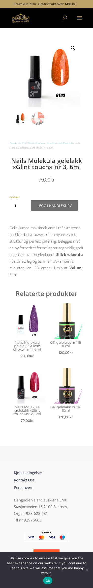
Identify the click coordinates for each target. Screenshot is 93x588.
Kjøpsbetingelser (28, 472)
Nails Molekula (65, 143)
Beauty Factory (18, 143)
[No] (86, 569)
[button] (72, 48)
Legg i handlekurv (54, 205)
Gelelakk (51, 143)
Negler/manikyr (36, 143)
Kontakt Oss (24, 479)
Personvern (23, 487)
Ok (48, 581)
